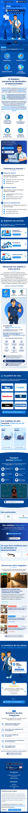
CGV (15, 811)
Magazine (14, 784)
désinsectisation (5, 89)
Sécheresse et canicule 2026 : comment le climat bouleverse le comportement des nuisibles (11, 591)
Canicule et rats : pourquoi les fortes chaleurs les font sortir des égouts (16, 619)
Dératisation (16, 242)
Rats (3, 430)
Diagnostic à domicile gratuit (15, 361)
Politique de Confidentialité (17, 805)
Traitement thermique (21, 344)
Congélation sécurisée (21, 351)
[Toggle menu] (2, 1)
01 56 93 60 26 (13, 10)
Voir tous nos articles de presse (13, 412)
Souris (16, 430)
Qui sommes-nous (14, 786)
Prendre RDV (9, 152)
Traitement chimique (14, 344)
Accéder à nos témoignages (14, 701)
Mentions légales (10, 811)
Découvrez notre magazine (15, 636)
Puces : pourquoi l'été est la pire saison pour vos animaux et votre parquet (17, 629)
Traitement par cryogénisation (14, 351)
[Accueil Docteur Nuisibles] (9, 2)
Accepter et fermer (14, 809)
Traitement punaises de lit (16, 231)
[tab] (6, 293)
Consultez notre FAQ (15, 753)
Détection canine (6, 344)
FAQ (14, 787)
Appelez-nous (22, 1)
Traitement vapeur (6, 351)
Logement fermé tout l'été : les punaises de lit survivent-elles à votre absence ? (17, 609)
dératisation (22, 88)
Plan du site (19, 811)
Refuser (4, 809)
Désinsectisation (17, 254)
